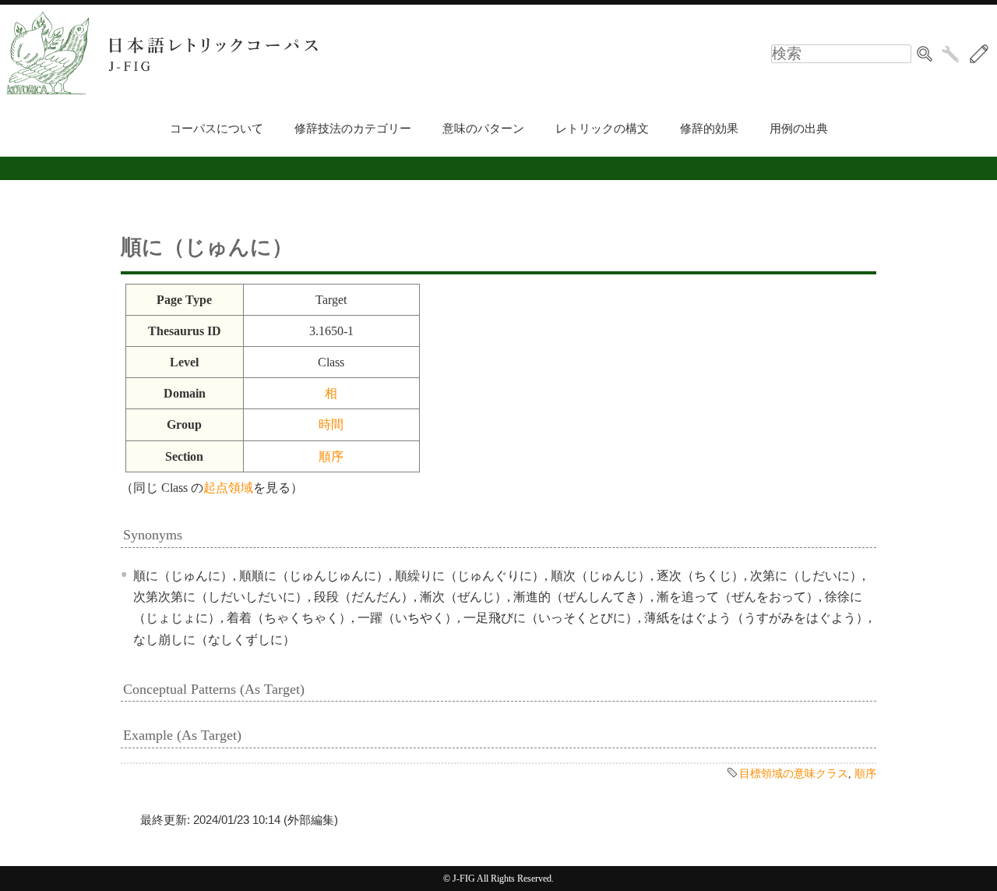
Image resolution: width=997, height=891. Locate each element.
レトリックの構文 (602, 128)
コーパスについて (216, 128)
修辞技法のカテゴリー (352, 128)
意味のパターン (483, 128)
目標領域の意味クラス (793, 773)
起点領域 (228, 487)
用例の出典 (799, 128)
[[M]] (979, 53)
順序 (331, 456)
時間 (331, 424)
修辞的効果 (709, 128)
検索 (924, 53)
